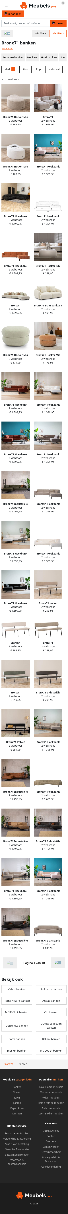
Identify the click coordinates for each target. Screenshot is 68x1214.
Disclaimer (51, 1161)
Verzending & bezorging (17, 1138)
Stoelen (17, 1092)
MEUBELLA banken (16, 1012)
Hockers (32, 57)
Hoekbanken (49, 57)
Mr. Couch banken (51, 1050)
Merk (9, 69)
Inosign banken (16, 1050)
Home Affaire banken (17, 1000)
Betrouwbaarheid (51, 1152)
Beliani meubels (51, 1108)
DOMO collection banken (51, 1025)
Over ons (51, 1141)
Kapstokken (17, 1108)
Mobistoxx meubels (51, 1092)
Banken (17, 1087)
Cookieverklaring (51, 1166)
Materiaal (53, 69)
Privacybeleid (49, 1157)
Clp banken (51, 1012)
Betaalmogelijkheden (17, 1154)
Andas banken (51, 1000)
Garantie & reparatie (17, 1149)
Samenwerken (51, 1146)
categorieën (24, 1079)
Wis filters (40, 33)
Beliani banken (51, 1039)
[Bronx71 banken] (58, 962)
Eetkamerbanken (13, 57)
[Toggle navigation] (6, 5)
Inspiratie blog (51, 1130)
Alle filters (58, 33)
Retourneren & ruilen (17, 1133)
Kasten (17, 1103)
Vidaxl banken (17, 989)
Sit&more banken (51, 989)
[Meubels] (7, 33)
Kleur (25, 69)
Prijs (38, 69)
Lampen (17, 1113)
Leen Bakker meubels (50, 1113)
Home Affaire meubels (51, 1103)
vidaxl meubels (50, 1097)
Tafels (17, 1097)
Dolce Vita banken (17, 1025)
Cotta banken (17, 1039)
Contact (51, 1136)
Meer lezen (7, 48)
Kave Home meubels (51, 1087)
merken (57, 1079)
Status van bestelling (17, 1144)
